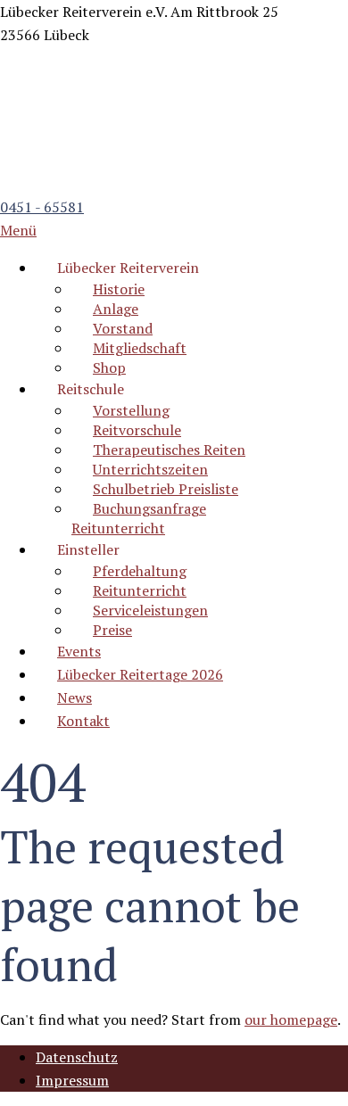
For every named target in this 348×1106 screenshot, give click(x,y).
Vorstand (123, 328)
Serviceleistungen (150, 610)
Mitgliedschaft (139, 348)
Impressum (72, 1080)
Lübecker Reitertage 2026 (140, 674)
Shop (109, 367)
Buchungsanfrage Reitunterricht (138, 518)
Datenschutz (77, 1057)
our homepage (290, 1019)
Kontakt (83, 720)
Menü (18, 230)
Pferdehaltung (139, 571)
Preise (112, 630)
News (74, 697)
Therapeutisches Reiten (169, 449)
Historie (119, 289)
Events (79, 651)
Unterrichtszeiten (150, 469)
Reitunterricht (139, 590)
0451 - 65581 (42, 207)
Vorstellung (131, 410)
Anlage (115, 308)
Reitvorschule (137, 430)
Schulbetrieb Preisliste (165, 489)
